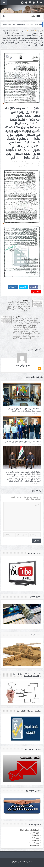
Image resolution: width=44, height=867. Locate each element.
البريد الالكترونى (24, 166)
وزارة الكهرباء (34, 837)
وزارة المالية (34, 845)
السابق (25, 300)
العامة (36, 164)
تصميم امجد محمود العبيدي (22, 861)
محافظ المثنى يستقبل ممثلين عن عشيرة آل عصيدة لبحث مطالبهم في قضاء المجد (24, 410)
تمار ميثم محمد (32, 162)
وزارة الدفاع (35, 835)
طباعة (35, 166)
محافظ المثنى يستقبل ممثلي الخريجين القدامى (23, 441)
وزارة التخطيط (34, 842)
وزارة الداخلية (34, 832)
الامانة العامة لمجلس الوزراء (29, 830)
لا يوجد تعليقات (28, 164)
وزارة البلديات (34, 840)
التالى (18, 316)
